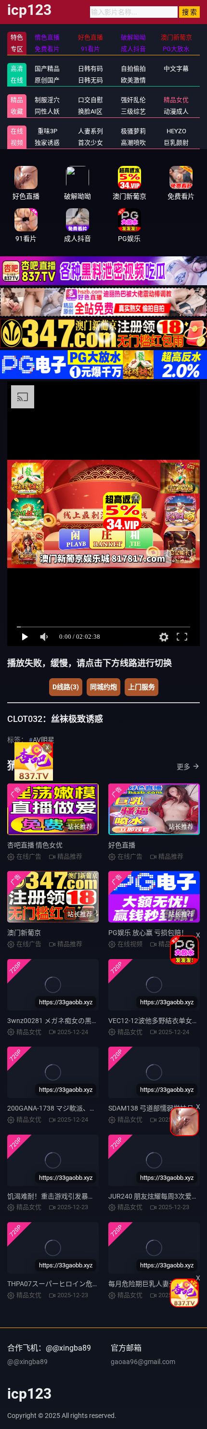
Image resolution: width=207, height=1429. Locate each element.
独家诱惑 (47, 142)
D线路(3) (65, 687)
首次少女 (90, 142)
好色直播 (121, 845)
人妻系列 (90, 131)
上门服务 (141, 687)
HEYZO (176, 131)
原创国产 (47, 80)
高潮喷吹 (133, 142)
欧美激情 (133, 80)
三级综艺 (133, 111)
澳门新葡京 (24, 932)
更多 (183, 767)
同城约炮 (103, 687)
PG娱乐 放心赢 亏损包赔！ (148, 932)
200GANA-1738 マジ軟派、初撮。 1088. (68, 1108)
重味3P (47, 131)
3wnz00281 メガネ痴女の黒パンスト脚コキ (73, 1020)
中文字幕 (176, 68)
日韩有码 (90, 68)
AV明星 (43, 740)
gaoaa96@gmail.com (143, 1362)
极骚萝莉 (133, 131)
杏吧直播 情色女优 (35, 845)
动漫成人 (176, 111)
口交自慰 (90, 99)
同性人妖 (47, 111)
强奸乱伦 (133, 99)
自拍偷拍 (133, 68)
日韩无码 (90, 80)
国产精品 (47, 68)
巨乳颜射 (176, 142)
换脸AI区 (90, 111)
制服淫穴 (47, 99)
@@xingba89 (27, 1362)
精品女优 (176, 99)
